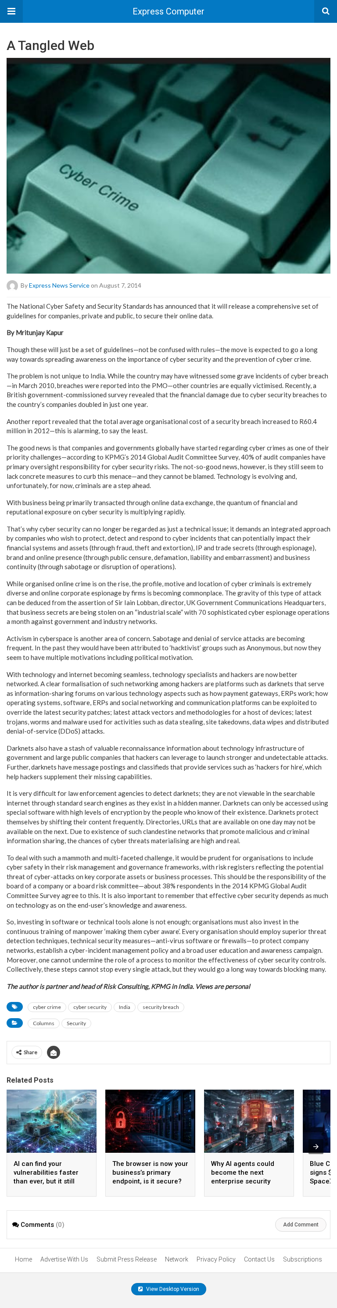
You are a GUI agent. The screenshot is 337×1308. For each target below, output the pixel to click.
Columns (43, 1023)
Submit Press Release (127, 1259)
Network (176, 1259)
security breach (161, 1007)
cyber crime (47, 1007)
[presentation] (315, 1146)
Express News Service (59, 285)
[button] (11, 11)
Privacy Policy (216, 1259)
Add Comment (301, 1225)
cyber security (90, 1007)
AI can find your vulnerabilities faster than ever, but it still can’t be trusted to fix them (46, 1181)
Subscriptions (302, 1259)
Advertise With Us (64, 1259)
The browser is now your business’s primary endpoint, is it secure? (150, 1172)
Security (76, 1023)
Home (23, 1259)
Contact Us (259, 1259)
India (124, 1007)
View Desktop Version (172, 1289)
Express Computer (168, 11)
